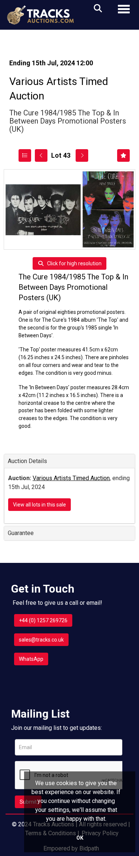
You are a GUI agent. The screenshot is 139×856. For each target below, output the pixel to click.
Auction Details (27, 461)
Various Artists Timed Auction (71, 478)
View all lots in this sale (39, 505)
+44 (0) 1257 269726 (43, 620)
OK (79, 838)
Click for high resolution (74, 263)
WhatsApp (31, 659)
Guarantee (21, 533)
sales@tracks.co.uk (41, 640)
